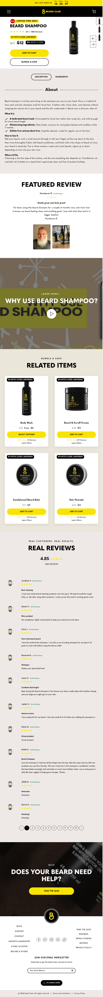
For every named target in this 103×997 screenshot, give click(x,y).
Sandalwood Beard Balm (26, 500)
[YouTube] (58, 940)
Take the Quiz (83, 930)
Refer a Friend (83, 939)
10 (76, 828)
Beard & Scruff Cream (76, 423)
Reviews (84, 943)
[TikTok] (64, 940)
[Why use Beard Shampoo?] (51, 314)
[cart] (92, 12)
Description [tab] (41, 77)
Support (19, 931)
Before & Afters (19, 952)
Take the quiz (51, 891)
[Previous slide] (93, 39)
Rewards (83, 934)
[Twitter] (45, 940)
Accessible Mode (53, 983)
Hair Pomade (76, 500)
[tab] (41, 77)
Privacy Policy (84, 948)
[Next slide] (93, 44)
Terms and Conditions (61, 993)
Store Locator (19, 947)
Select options (27, 435)
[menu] (8, 11)
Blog (19, 926)
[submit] (72, 970)
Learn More (27, 443)
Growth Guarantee (19, 941)
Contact (19, 936)
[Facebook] (38, 940)
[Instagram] (51, 940)
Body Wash (26, 423)
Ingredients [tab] (61, 77)
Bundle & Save (29, 62)
